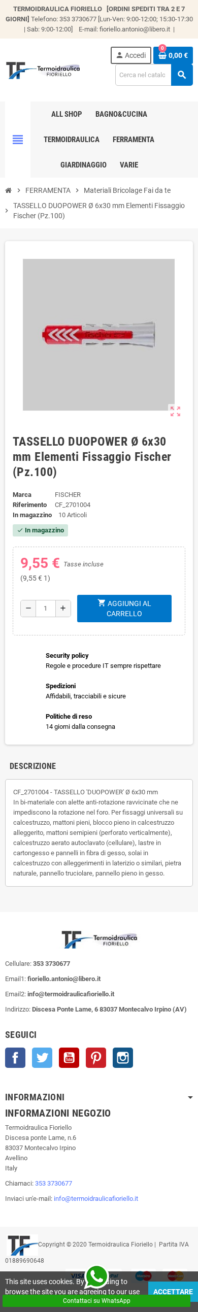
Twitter (42, 1058)
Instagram (123, 1058)
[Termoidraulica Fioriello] (42, 69)
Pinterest (96, 1058)
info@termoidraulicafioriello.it (96, 1198)
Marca (22, 494)
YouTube (69, 1058)
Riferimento (30, 505)
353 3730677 (53, 1183)
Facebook (15, 1058)
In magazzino (32, 515)
